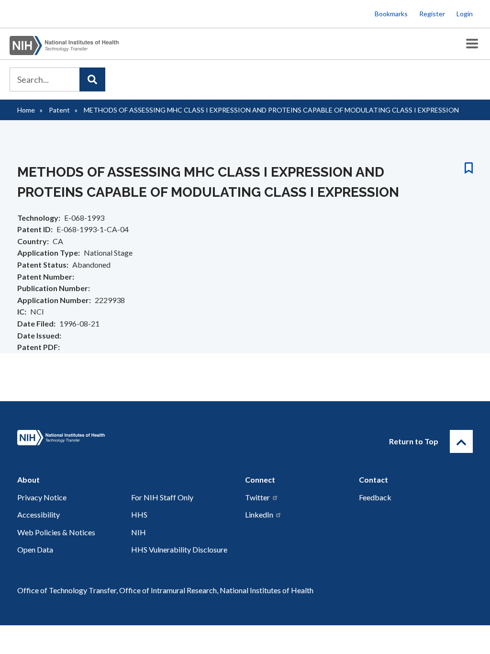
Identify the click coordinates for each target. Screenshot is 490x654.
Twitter (257, 497)
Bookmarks (391, 14)
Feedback (375, 497)
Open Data (35, 549)
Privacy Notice (42, 497)
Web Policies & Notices (56, 532)
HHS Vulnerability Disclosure (179, 549)
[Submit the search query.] (92, 79)
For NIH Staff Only (162, 497)
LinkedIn (259, 514)
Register (432, 14)
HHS (139, 514)
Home (26, 110)
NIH (138, 532)
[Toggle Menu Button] (472, 43)
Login (465, 14)
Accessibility (38, 514)
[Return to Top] (461, 441)
